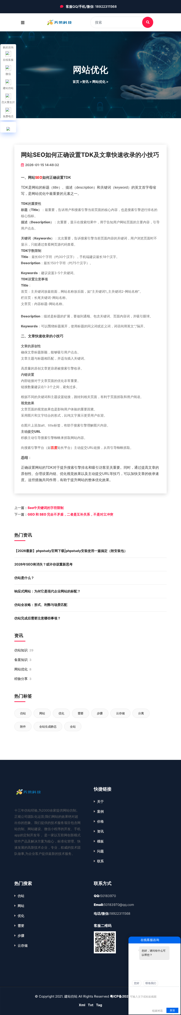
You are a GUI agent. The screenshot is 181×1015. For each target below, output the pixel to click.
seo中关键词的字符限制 (46, 508)
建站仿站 (8, 88)
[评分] (138, 990)
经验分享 (22, 679)
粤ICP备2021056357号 (128, 996)
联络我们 (150, 983)
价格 (100, 821)
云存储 (120, 713)
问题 (100, 851)
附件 (23, 726)
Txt (90, 1005)
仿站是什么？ (24, 578)
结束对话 (157, 1010)
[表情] (132, 990)
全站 (73, 726)
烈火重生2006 (8, 102)
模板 (100, 841)
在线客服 (8, 59)
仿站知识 (23, 650)
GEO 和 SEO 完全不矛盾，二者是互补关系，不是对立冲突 (70, 514)
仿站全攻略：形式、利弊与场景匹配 (40, 605)
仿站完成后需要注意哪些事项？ (37, 618)
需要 (80, 713)
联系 (100, 861)
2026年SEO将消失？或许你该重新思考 (43, 564)
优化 (61, 713)
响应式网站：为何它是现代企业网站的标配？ (47, 591)
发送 (172, 1010)
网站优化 (22, 669)
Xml (82, 1005)
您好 (136, 983)
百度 (54, 448)
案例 (100, 811)
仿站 (23, 713)
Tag (99, 1005)
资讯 (100, 831)
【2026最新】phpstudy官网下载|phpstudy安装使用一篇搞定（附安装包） (70, 551)
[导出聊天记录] (176, 990)
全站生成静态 (48, 726)
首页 (76, 82)
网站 (42, 713)
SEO (38, 177)
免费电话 (8, 116)
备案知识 (22, 660)
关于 (100, 801)
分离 (141, 713)
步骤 (100, 713)
